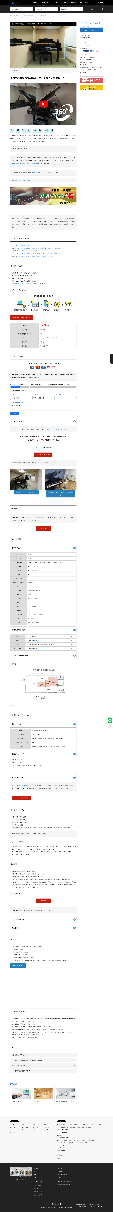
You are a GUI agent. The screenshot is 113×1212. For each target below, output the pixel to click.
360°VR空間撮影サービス (64, 1184)
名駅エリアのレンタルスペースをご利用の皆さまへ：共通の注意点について (33, 256)
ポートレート (90, 1124)
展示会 (59, 1135)
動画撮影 (79, 1127)
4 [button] (74, 66)
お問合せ (63, 2)
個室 (23, 1124)
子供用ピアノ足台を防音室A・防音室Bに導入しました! (27, 251)
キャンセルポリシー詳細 (23, 283)
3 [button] (73, 66)
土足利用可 (47, 1127)
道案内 (55, 2)
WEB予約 (43, 900)
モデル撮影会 (62, 1127)
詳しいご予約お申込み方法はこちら (22, 317)
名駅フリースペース (62, 1178)
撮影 (58, 1124)
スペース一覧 (45, 2)
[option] (43, 49)
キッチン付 (35, 1127)
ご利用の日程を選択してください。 (19, 402)
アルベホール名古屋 (62, 1174)
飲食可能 (12, 1127)
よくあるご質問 (98, 2)
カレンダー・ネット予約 (91, 30)
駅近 (34, 1124)
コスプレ (59, 1148)
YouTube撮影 (82, 1124)
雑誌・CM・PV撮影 (87, 1127)
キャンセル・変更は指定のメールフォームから (25, 785)
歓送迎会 (84, 1140)
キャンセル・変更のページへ (22, 798)
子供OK (12, 1124)
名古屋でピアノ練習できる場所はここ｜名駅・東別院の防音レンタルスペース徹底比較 (36, 248)
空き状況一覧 (33, 2)
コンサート (60, 1153)
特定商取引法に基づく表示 (47, 1207)
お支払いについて (18, 754)
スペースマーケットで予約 (43, 454)
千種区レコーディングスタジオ (40, 172)
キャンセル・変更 (18, 778)
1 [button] (70, 66)
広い (45, 1124)
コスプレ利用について (19, 919)
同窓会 (79, 1140)
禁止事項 (15, 928)
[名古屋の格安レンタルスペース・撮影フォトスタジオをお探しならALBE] (15, 2)
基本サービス (16, 724)
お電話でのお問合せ (40, 1182)
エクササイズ (60, 1145)
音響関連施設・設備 (18, 630)
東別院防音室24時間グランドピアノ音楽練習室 (25, 163)
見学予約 (73, 2)
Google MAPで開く (18, 965)
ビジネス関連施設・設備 (20, 656)
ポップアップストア (62, 1132)
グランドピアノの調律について (20, 245)
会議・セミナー (61, 1158)
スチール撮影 (97, 1124)
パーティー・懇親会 (62, 1140)
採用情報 (60, 1168)
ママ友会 (59, 1155)
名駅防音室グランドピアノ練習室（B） (26, 492)
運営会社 (70, 1207)
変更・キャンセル (85, 2)
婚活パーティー (72, 1140)
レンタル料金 (57, 394)
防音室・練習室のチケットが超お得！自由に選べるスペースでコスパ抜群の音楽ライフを (36, 253)
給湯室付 (12, 1132)
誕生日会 (71, 1142)
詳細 (28, 334)
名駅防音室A (31, 910)
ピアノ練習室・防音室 (62, 1130)
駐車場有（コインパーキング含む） (41, 1130)
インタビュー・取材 (66, 1124)
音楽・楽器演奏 (61, 1150)
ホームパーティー (63, 1142)
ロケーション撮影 (71, 1127)
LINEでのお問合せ (39, 1185)
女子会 (76, 1142)
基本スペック (16, 548)
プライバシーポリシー (60, 1207)
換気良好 (12, 1130)
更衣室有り (24, 1130)
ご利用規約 (60, 1171)
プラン (34, 394)
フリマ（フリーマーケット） (64, 1137)
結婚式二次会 (91, 1140)
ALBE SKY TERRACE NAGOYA (65, 1181)
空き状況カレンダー (18, 421)
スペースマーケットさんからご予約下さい (54, 429)
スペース (12, 394)
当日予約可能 (25, 1127)
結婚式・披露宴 (83, 1142)
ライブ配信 (74, 1124)
